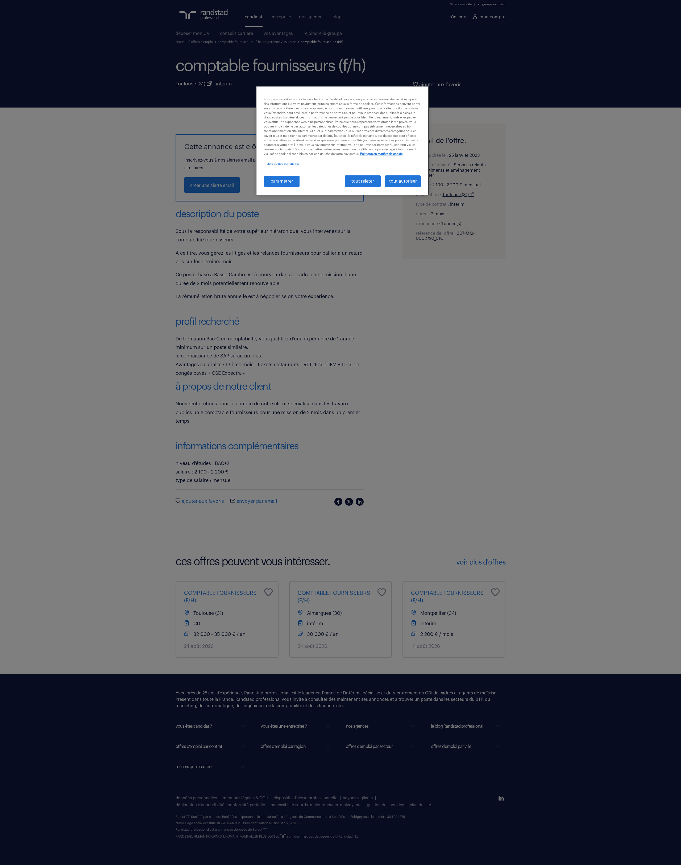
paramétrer (282, 181)
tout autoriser (403, 181)
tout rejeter (362, 181)
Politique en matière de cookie (381, 154)
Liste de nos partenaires (283, 163)
